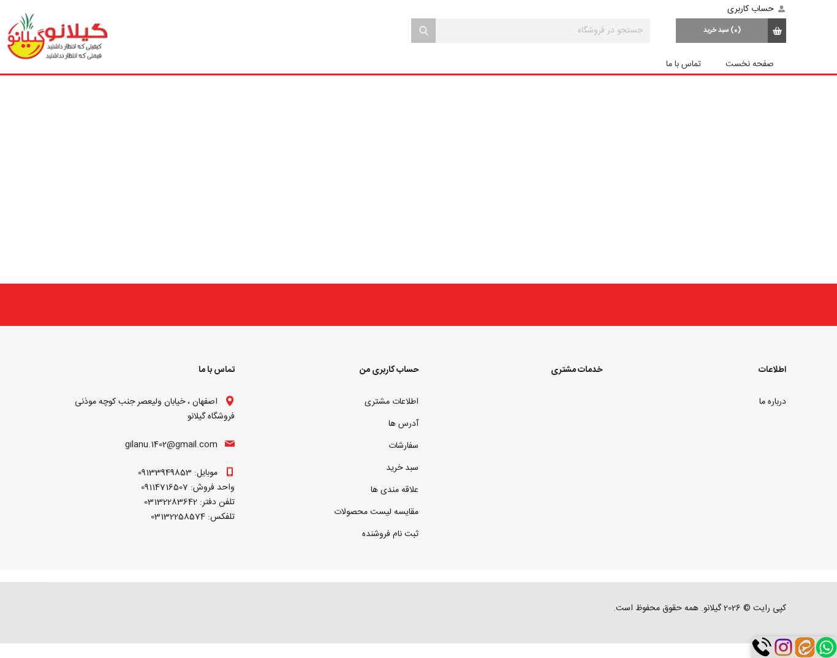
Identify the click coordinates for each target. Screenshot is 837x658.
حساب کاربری (750, 9)
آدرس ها (403, 424)
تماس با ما (683, 64)
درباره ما (772, 402)
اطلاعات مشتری (391, 402)
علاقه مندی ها (394, 490)
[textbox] (543, 30)
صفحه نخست (749, 64)
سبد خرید (402, 468)
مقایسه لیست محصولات (376, 512)
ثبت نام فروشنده (390, 534)
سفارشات (403, 446)
